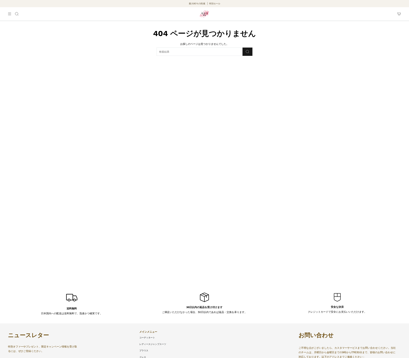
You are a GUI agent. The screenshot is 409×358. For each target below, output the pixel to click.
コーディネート (147, 337)
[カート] (399, 14)
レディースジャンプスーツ (152, 344)
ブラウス (143, 350)
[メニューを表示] (9, 14)
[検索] (247, 52)
